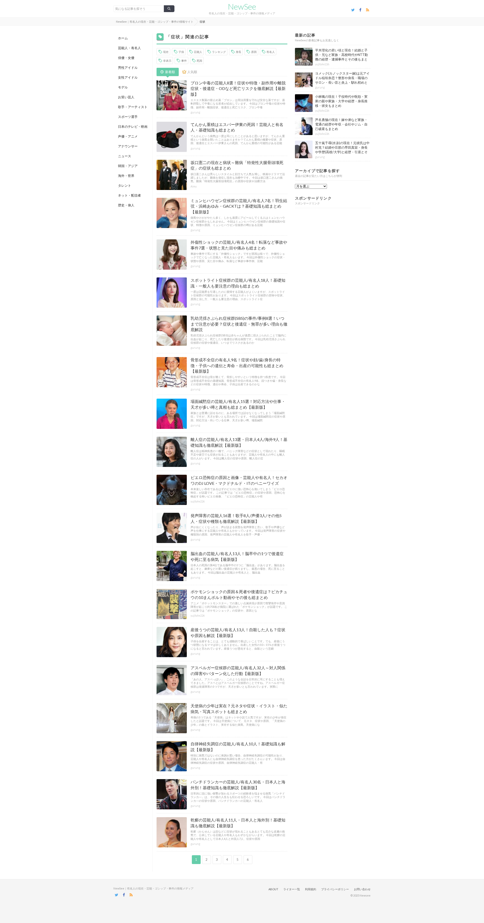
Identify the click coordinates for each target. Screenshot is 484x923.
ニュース (124, 156)
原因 (254, 51)
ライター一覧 (291, 889)
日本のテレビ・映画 (132, 126)
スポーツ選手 (128, 117)
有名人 (270, 51)
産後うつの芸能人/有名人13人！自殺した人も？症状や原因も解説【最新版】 (238, 632)
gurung (195, 112)
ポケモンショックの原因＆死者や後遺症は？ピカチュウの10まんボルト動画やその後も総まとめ (239, 594)
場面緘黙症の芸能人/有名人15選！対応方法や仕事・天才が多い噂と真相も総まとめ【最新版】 (238, 404)
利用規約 (310, 889)
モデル (123, 87)
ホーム (123, 38)
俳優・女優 (126, 58)
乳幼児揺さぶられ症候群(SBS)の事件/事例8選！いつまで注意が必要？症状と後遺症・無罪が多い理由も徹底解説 (239, 324)
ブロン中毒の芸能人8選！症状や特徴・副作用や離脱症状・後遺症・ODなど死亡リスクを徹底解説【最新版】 (238, 88)
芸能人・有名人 (129, 48)
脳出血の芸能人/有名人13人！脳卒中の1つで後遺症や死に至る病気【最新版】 (237, 556)
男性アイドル (128, 68)
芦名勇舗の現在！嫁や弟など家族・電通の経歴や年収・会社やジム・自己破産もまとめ (341, 124)
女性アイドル (128, 77)
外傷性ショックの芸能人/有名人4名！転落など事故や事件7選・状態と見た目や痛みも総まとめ (239, 245)
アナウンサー (128, 146)
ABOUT (273, 889)
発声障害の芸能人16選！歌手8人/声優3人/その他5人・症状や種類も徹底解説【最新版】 (236, 518)
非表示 (167, 60)
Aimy (194, 186)
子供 (181, 51)
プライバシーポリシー (335, 889)
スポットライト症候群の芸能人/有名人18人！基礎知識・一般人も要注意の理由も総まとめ (238, 283)
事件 (184, 60)
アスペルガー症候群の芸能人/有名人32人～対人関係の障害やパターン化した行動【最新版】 (238, 670)
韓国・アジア (128, 166)
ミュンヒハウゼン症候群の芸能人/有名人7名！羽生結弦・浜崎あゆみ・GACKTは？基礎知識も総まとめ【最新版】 (239, 206)
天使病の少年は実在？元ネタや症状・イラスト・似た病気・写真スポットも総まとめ (239, 708)
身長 (238, 51)
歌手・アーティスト (132, 107)
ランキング (219, 51)
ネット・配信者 (129, 195)
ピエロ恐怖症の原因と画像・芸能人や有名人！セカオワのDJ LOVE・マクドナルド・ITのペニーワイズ (239, 480)
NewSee (242, 7)
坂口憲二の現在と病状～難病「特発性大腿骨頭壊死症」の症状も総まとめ (237, 165)
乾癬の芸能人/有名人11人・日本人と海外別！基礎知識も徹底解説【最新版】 (238, 822)
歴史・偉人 (126, 205)
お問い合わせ (362, 889)
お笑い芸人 (126, 97)
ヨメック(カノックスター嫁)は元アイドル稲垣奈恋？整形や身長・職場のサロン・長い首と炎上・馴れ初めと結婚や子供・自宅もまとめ (342, 80)
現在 (166, 51)
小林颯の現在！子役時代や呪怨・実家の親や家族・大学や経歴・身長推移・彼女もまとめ (341, 101)
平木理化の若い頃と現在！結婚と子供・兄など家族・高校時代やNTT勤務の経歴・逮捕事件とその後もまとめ (341, 57)
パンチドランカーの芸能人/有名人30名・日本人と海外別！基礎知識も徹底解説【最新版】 (238, 784)
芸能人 (198, 51)
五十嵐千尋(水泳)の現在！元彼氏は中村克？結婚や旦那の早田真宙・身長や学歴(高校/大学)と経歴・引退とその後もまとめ (342, 150)
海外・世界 (126, 176)
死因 (199, 60)
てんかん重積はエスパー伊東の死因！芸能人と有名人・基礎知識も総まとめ (237, 127)
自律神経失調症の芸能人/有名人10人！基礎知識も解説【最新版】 (238, 746)
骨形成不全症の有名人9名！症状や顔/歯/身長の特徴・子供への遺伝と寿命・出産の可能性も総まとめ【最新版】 (237, 365)
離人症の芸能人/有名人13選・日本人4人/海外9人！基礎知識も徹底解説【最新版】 (239, 442)
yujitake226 (198, 501)
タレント (124, 185)
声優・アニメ (128, 136)
